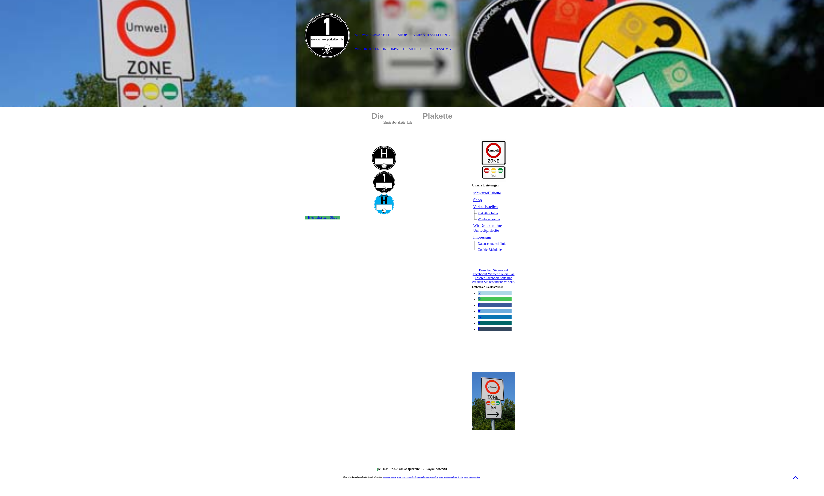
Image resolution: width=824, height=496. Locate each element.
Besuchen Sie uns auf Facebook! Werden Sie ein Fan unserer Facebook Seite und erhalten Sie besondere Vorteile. (493, 276)
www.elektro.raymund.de (427, 477)
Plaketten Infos (488, 213)
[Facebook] (479, 305)
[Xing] (479, 323)
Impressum (482, 237)
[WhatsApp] (479, 299)
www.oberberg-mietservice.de (451, 477)
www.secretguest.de (472, 477)
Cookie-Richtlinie (490, 249)
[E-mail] (479, 293)
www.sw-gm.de (389, 477)
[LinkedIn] (479, 317)
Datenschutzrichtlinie (492, 243)
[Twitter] (479, 311)
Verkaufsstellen (485, 206)
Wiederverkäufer (489, 219)
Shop (477, 200)
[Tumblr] (479, 329)
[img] (327, 35)
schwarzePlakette (487, 193)
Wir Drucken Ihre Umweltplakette (487, 228)
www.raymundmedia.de (407, 477)
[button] (795, 477)
